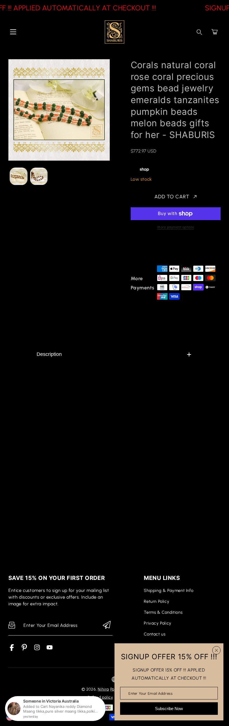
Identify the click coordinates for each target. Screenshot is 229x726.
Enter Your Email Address (150, 693)
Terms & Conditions (163, 612)
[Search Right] (199, 32)
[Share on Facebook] (153, 249)
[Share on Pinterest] (172, 249)
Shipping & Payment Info (168, 590)
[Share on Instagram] (182, 249)
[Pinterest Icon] (24, 649)
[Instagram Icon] (37, 649)
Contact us (154, 634)
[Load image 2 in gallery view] (39, 176)
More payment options (175, 227)
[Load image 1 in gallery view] (18, 176)
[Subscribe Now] (107, 625)
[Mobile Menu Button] (13, 31)
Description (49, 354)
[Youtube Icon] (49, 649)
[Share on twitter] (163, 249)
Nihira (103, 689)
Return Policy (156, 601)
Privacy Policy (157, 623)
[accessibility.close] (216, 650)
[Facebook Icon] (11, 649)
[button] (214, 32)
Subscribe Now (169, 708)
